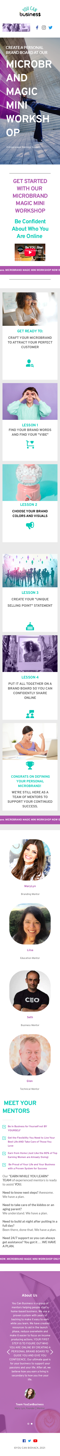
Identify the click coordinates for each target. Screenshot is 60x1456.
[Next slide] (51, 1352)
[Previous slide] (8, 1352)
